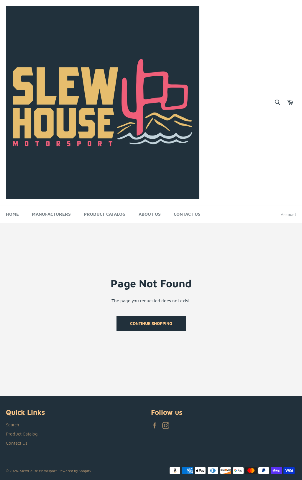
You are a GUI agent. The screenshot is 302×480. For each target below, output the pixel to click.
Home (12, 214)
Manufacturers (51, 214)
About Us (150, 214)
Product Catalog (105, 214)
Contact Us (187, 214)
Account (288, 214)
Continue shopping (151, 323)
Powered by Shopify (74, 471)
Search (12, 424)
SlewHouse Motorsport (38, 471)
